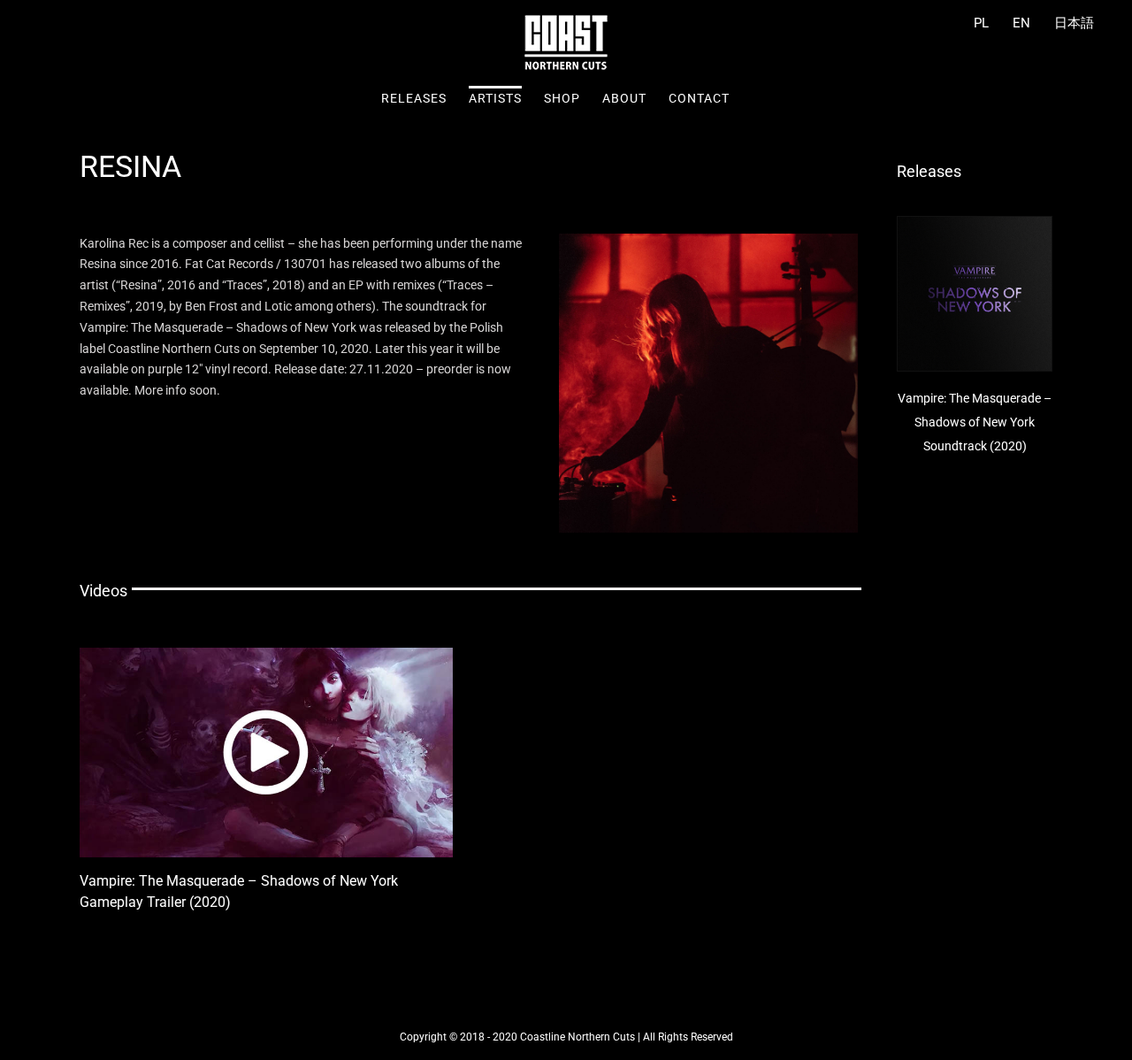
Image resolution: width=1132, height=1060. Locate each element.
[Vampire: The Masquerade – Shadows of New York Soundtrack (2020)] (975, 294)
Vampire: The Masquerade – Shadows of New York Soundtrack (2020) (975, 422)
